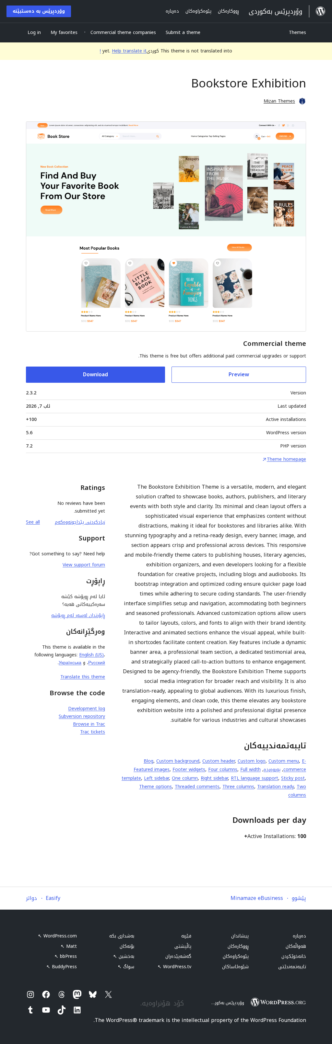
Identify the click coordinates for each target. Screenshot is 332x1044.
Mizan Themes (279, 101)
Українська (70, 662)
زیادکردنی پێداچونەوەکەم (80, 522)
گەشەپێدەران (178, 956)
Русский (96, 662)
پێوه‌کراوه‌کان (236, 956)
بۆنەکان (127, 946)
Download (95, 374)
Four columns (222, 769)
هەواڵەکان (296, 946)
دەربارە (299, 936)
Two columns (297, 791)
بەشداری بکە (121, 936)
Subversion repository (82, 716)
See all (33, 522)
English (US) (91, 655)
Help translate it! (123, 51)
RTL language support (254, 778)
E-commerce (294, 765)
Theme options (155, 786)
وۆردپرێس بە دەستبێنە (39, 11)
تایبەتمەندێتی (292, 966)
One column (185, 778)
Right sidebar (214, 778)
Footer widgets (188, 769)
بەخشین (123, 956)
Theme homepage (286, 459)
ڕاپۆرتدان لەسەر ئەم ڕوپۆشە (78, 615)
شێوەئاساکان (235, 966)
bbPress (65, 956)
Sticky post (293, 778)
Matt (69, 946)
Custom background (177, 761)
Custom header (218, 761)
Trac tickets (92, 732)
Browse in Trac (89, 724)
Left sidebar (156, 778)
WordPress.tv (174, 966)
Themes (297, 32)
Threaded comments (197, 786)
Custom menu (283, 761)
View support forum (84, 565)
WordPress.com (57, 936)
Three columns (238, 786)
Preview (239, 374)
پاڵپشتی (182, 946)
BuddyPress (61, 966)
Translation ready (275, 786)
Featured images (152, 769)
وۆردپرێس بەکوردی (226, 1003)
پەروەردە (272, 769)
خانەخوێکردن (293, 956)
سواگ (126, 966)
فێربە (186, 936)
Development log (86, 708)
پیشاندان (240, 936)
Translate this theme (82, 677)
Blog (148, 761)
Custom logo (252, 761)
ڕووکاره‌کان (238, 946)
